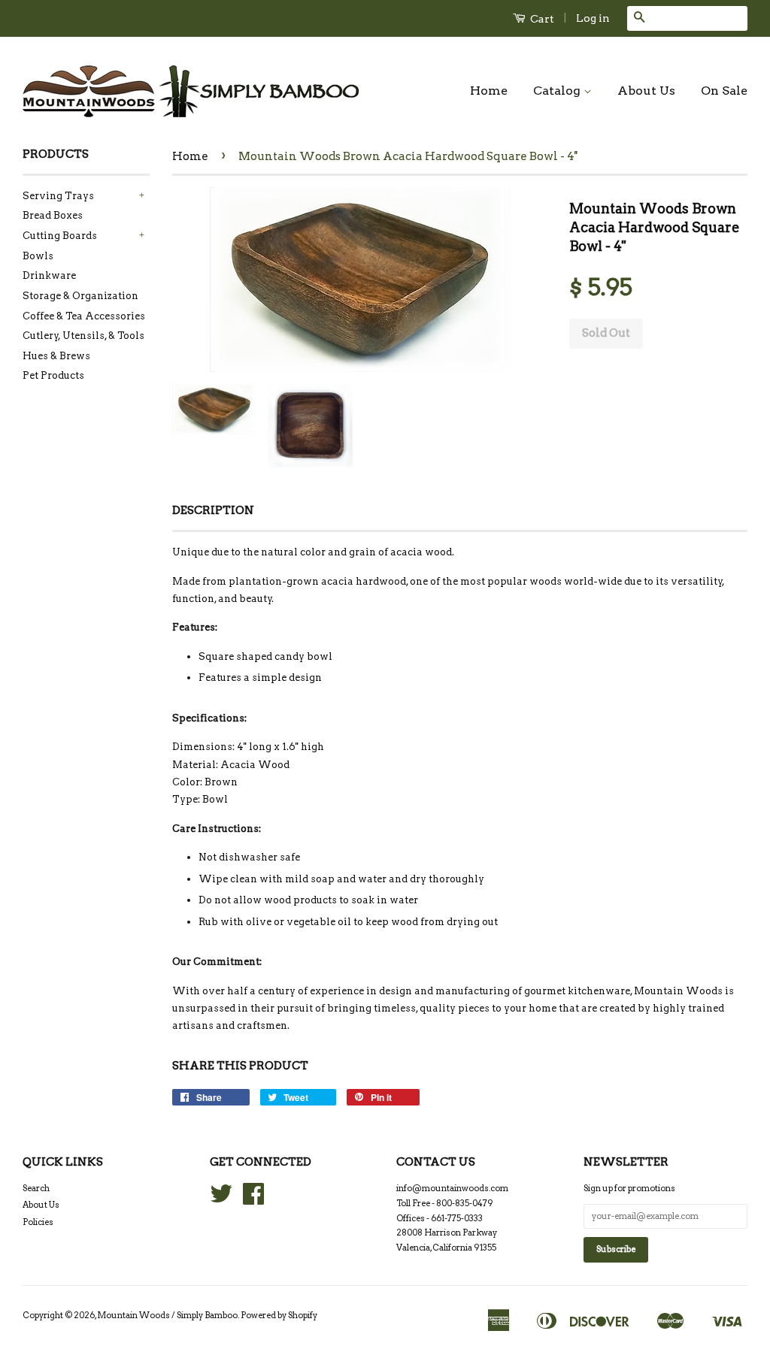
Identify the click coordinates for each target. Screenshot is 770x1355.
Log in (593, 18)
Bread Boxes (53, 215)
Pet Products (53, 375)
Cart (541, 19)
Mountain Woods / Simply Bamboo (167, 1315)
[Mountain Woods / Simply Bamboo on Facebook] (253, 1199)
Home (489, 90)
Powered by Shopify (279, 1315)
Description (213, 510)
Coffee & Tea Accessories (84, 316)
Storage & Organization (80, 295)
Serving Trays (58, 195)
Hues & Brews (56, 355)
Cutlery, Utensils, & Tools (83, 335)
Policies (38, 1222)
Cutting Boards (60, 235)
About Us (646, 90)
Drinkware (49, 275)
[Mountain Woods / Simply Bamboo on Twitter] (221, 1199)
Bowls (38, 256)
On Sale (724, 90)
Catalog (558, 90)
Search (36, 1188)
